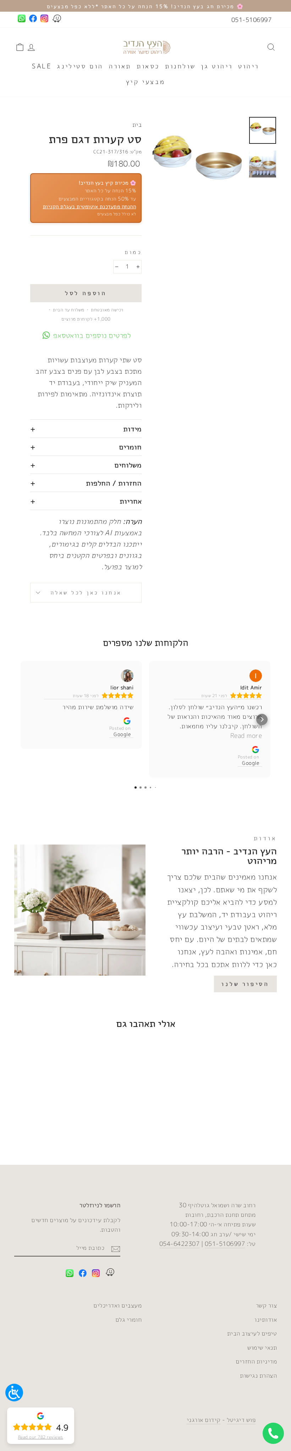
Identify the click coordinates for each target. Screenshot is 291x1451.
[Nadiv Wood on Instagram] (96, 1274)
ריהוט (248, 66)
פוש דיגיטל (241, 1420)
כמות (133, 252)
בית (137, 124)
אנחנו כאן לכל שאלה (86, 592)
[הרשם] (115, 1248)
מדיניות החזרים (256, 1361)
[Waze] (110, 1273)
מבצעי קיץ (145, 81)
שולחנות (180, 66)
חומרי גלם (128, 1319)
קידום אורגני (204, 1420)
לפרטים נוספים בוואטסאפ (92, 335)
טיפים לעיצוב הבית (252, 1333)
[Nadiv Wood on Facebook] (83, 1274)
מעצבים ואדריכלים (117, 1305)
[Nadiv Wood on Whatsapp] (69, 1274)
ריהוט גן (217, 66)
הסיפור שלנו (245, 984)
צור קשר (266, 1305)
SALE (41, 66)
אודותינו (265, 1319)
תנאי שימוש (262, 1347)
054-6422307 (179, 1244)
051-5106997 (251, 20)
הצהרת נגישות (258, 1375)
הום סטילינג (80, 66)
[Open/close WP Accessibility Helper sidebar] (14, 1392)
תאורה (120, 66)
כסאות (148, 66)
